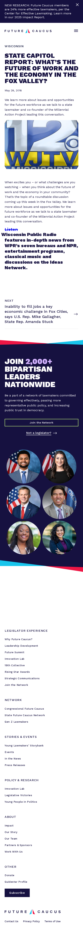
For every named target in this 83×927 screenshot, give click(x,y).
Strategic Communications (22, 678)
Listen (11, 229)
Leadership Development (21, 645)
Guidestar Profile (16, 881)
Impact (9, 825)
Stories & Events (21, 737)
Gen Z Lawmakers (16, 721)
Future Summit (14, 652)
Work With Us (14, 851)
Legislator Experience (26, 630)
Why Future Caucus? (19, 639)
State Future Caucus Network (25, 715)
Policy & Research (22, 780)
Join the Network (16, 684)
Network (13, 700)
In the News (13, 758)
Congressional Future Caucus (24, 708)
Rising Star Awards (17, 671)
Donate (9, 875)
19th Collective (15, 665)
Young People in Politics (21, 801)
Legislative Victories (18, 795)
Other (10, 866)
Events (9, 752)
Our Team (11, 838)
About (10, 817)
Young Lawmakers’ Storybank (24, 745)
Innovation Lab (15, 658)
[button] (75, 31)
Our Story (11, 832)
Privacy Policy (31, 921)
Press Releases (15, 765)
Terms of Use (52, 921)
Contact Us (11, 921)
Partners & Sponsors (18, 845)
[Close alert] (77, 11)
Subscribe (17, 893)
